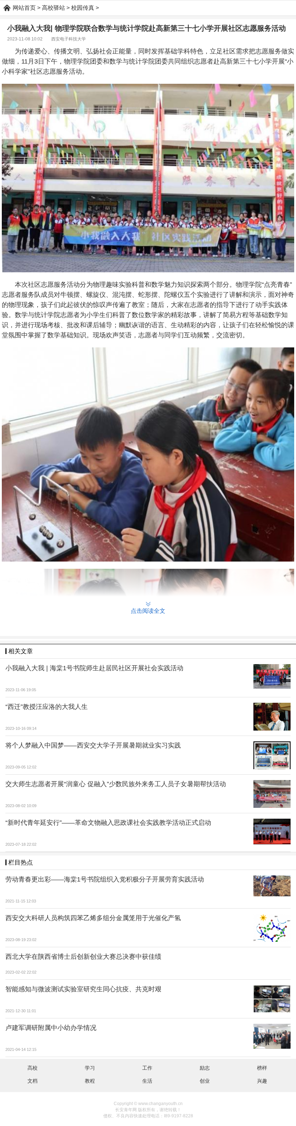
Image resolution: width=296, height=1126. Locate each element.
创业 (205, 1081)
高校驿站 (53, 8)
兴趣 (262, 1081)
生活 (147, 1081)
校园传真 (82, 8)
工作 (147, 1068)
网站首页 (24, 8)
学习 (90, 1068)
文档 (32, 1081)
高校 (32, 1068)
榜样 (262, 1068)
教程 (90, 1081)
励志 (205, 1068)
